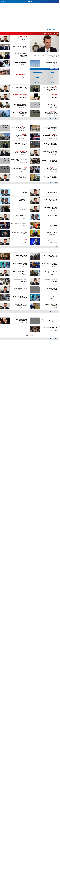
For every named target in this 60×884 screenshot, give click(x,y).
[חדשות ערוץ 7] (30, 1)
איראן (37, 77)
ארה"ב (52, 82)
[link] (44, 47)
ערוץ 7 (56, 25)
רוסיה (52, 77)
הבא (27, 335)
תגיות (53, 25)
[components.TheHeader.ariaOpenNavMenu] (50, 1)
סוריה (52, 72)
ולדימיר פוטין (37, 82)
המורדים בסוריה (37, 72)
